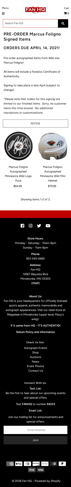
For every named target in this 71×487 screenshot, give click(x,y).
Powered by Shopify (48, 481)
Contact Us (35, 370)
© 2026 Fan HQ (22, 481)
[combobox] (35, 23)
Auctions (35, 357)
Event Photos (35, 366)
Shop (35, 352)
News (35, 361)
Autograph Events (35, 348)
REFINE (35, 123)
